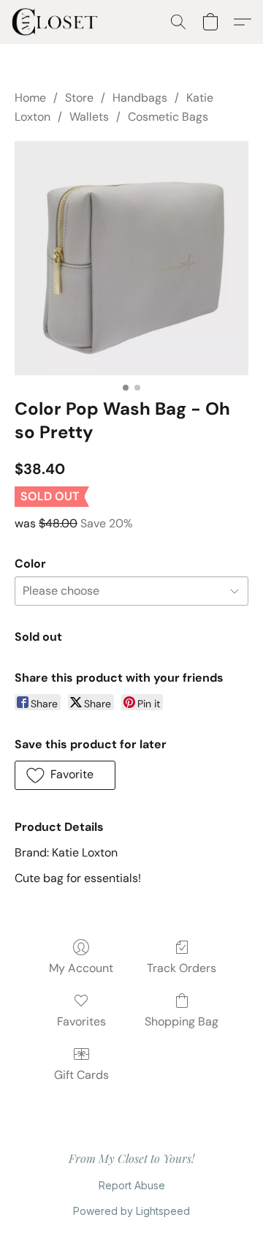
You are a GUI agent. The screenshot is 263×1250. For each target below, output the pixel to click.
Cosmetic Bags (168, 116)
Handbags (140, 97)
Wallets (89, 116)
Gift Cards (81, 1075)
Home (30, 97)
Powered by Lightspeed (131, 1211)
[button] (57, 22)
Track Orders (181, 968)
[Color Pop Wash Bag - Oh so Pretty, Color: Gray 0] (131, 258)
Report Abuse (132, 1185)
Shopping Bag (181, 1021)
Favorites (81, 1021)
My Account (81, 968)
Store (79, 97)
